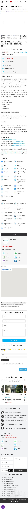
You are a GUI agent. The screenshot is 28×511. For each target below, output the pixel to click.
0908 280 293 (8, 435)
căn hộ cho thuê (16, 302)
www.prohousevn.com (18, 143)
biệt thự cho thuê (23, 302)
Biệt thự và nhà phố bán (11, 6)
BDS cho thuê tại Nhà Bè (10, 487)
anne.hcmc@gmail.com (11, 437)
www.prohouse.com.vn (18, 141)
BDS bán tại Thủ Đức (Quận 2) (11, 485)
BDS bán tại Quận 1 (9, 479)
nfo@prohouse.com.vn (10, 139)
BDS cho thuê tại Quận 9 (10, 493)
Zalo (19, 260)
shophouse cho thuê (10, 304)
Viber (7, 260)
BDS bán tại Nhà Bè (9, 477)
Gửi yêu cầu (14, 340)
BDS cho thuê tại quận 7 (10, 491)
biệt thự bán (3, 304)
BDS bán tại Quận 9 (9, 483)
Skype (19, 257)
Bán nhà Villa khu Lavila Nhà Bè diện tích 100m (10, 306)
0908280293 (8, 246)
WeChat (20, 253)
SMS (7, 253)
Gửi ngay (20, 470)
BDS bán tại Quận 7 (9, 481)
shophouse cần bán (19, 304)
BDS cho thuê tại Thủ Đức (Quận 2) (12, 495)
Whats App (8, 257)
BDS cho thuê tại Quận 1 (10, 489)
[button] (24, 22)
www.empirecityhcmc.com (18, 145)
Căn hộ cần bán (9, 302)
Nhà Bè (6, 9)
